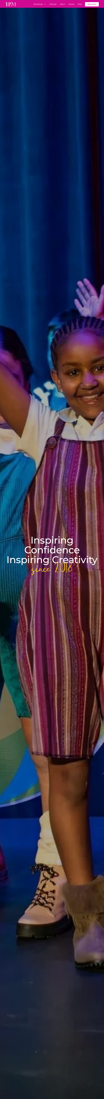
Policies (71, 4)
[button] (40, 4)
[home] (11, 4)
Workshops (38, 4)
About (62, 4)
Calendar (53, 4)
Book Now (92, 4)
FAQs (80, 4)
